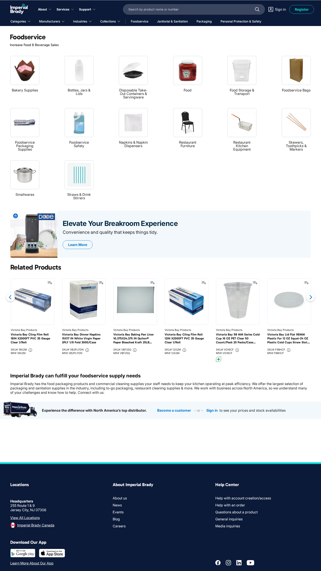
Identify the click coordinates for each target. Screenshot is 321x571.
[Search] (257, 9)
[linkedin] (239, 562)
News (117, 505)
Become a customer (174, 410)
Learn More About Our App (32, 563)
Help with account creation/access (243, 498)
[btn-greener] (218, 359)
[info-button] (30, 350)
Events (118, 512)
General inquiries (229, 519)
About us (120, 498)
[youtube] (250, 562)
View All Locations (25, 518)
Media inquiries (227, 526)
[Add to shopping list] (49, 283)
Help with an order (230, 505)
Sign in (212, 410)
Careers (119, 526)
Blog (116, 519)
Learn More (77, 245)
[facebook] (218, 562)
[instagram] (228, 562)
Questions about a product (236, 512)
